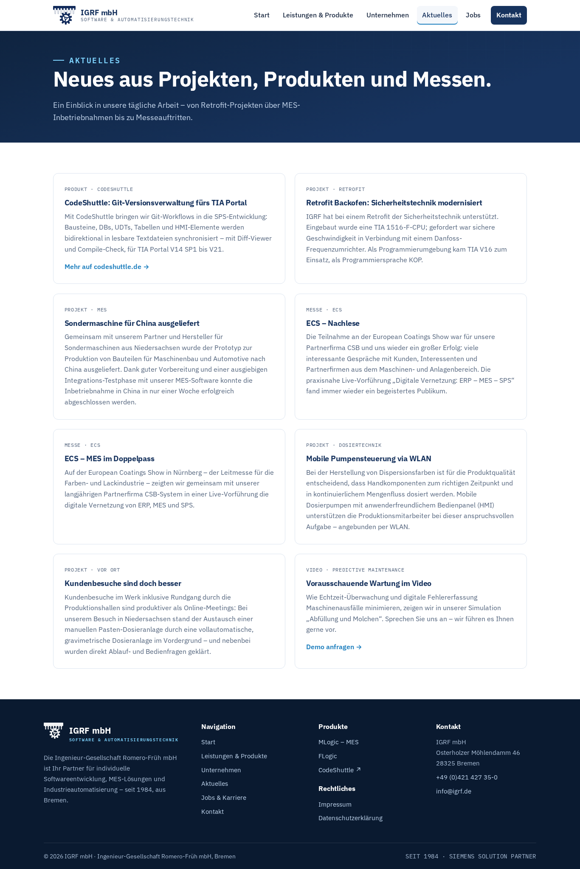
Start (262, 15)
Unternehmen (387, 15)
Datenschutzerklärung (350, 817)
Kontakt (508, 15)
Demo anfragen (331, 646)
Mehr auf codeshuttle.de (104, 266)
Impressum (335, 804)
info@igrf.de (453, 791)
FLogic (327, 755)
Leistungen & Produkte (318, 15)
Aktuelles (437, 15)
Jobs (473, 15)
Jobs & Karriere (223, 797)
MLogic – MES (338, 741)
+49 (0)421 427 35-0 (467, 777)
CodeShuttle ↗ (340, 769)
